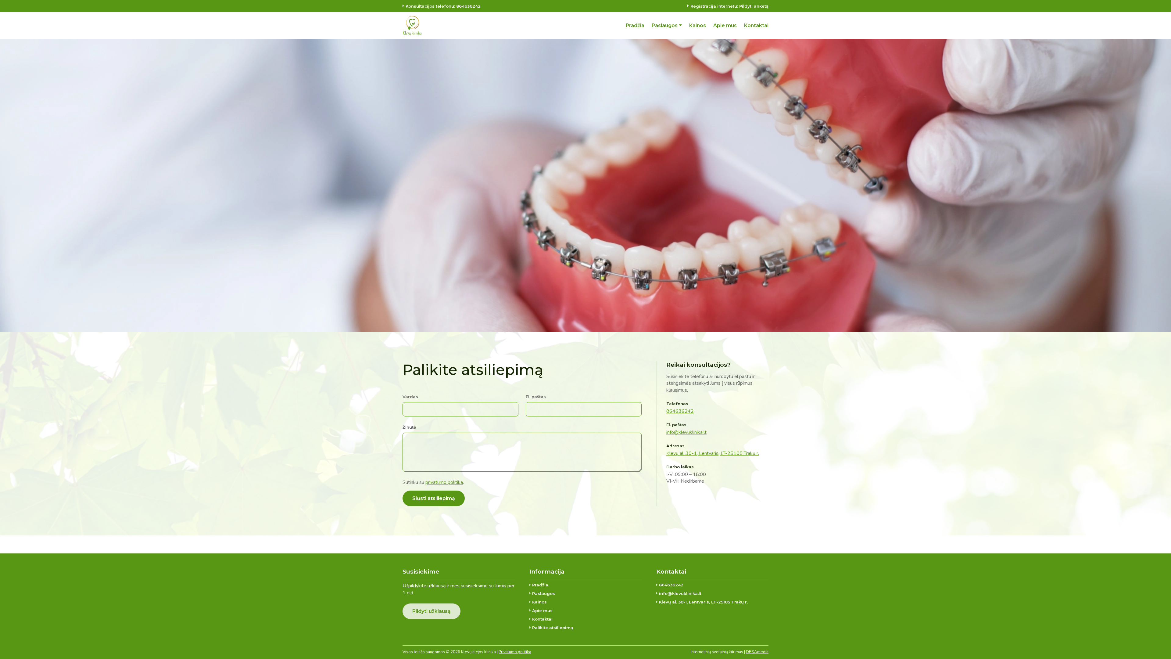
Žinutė (409, 427)
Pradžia (540, 584)
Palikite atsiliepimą (552, 627)
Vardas (410, 396)
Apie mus (542, 610)
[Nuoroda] (412, 25)
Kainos (539, 602)
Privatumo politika (515, 652)
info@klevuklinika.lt (686, 432)
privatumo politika (444, 482)
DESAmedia (757, 652)
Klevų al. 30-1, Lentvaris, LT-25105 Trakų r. (712, 453)
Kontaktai (542, 619)
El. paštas (536, 396)
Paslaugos (543, 593)
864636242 (680, 411)
